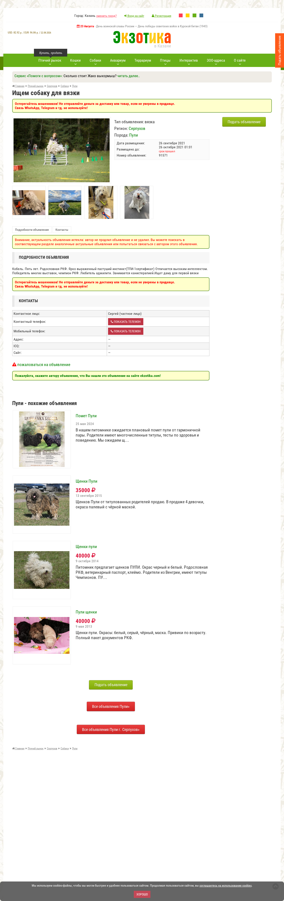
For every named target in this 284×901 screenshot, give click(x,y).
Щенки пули (86, 546)
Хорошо (142, 894)
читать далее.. (128, 76)
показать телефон (127, 321)
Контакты (61, 229)
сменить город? (106, 16)
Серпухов (137, 128)
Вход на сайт (135, 16)
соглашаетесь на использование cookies (225, 885)
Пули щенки (86, 612)
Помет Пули (86, 415)
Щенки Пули (86, 481)
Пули (133, 135)
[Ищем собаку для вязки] (62, 120)
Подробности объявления (32, 229)
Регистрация (162, 16)
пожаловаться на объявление (43, 364)
